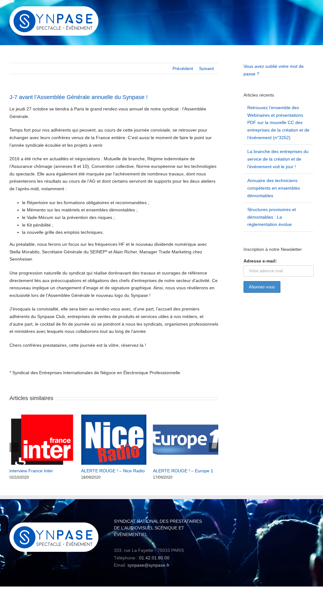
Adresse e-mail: (260, 260)
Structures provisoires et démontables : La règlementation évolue (271, 217)
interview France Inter (31, 470)
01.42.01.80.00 (154, 557)
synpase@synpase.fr (148, 565)
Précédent (183, 68)
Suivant (206, 68)
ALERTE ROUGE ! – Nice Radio (113, 470)
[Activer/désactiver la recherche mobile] (299, 11)
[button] (14, 447)
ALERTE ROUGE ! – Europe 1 (183, 470)
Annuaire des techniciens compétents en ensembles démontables (273, 188)
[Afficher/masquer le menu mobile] (311, 11)
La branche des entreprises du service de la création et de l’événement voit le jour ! (277, 159)
